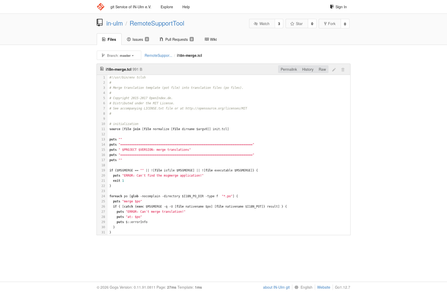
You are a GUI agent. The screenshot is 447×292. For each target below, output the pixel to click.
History (308, 69)
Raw (322, 69)
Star (299, 23)
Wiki (213, 39)
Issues (140, 39)
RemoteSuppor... (158, 55)
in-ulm (114, 23)
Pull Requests (178, 39)
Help (186, 6)
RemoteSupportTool (157, 23)
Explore (167, 6)
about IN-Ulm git (276, 287)
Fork (332, 23)
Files (112, 39)
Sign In (341, 6)
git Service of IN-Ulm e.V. (130, 6)
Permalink (289, 69)
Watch (264, 23)
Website (323, 287)
